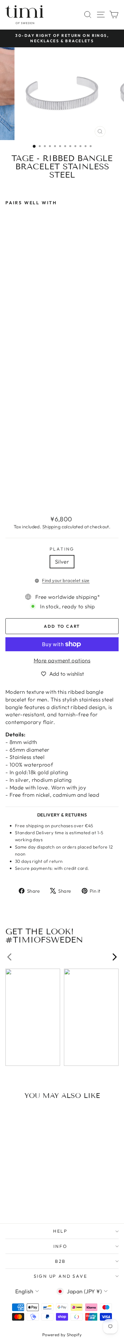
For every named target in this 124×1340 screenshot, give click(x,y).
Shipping (51, 527)
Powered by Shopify (62, 1334)
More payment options (62, 660)
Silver (62, 561)
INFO (60, 1246)
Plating (62, 549)
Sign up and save (60, 1276)
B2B (60, 1261)
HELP (60, 1231)
